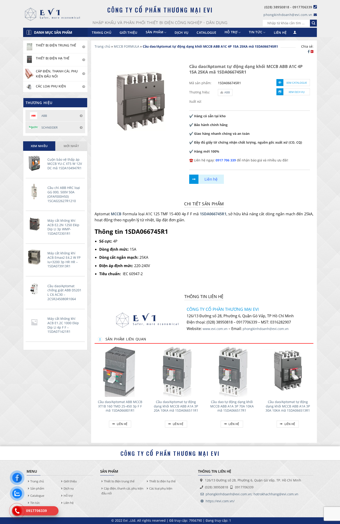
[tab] (39, 146)
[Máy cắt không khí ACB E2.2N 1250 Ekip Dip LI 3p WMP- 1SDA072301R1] (35, 224)
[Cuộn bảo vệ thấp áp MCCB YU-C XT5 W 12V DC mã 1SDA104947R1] (35, 163)
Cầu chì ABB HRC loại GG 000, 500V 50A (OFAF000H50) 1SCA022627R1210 (63, 194)
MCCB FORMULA (126, 46)
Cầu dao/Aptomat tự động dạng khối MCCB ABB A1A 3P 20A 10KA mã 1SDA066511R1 (176, 406)
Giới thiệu (128, 32)
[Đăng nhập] (295, 32)
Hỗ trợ (231, 32)
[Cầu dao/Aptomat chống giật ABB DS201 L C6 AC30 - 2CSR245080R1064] (35, 289)
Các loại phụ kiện (160, 488)
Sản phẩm (37, 488)
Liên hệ (280, 32)
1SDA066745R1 (213, 213)
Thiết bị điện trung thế (119, 481)
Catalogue (206, 32)
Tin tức (255, 32)
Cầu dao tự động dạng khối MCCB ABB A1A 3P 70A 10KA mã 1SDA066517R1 (232, 406)
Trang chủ (101, 32)
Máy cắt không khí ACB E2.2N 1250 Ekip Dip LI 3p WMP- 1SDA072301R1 (63, 227)
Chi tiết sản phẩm (204, 204)
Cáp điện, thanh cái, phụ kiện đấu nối (122, 490)
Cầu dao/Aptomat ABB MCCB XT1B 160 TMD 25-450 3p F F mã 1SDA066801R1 (120, 406)
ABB (227, 92)
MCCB (116, 213)
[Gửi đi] (313, 23)
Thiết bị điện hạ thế (162, 481)
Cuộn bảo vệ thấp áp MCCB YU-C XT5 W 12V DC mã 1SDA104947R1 (64, 163)
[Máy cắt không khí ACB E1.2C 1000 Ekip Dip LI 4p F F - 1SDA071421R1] (35, 322)
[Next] (313, 392)
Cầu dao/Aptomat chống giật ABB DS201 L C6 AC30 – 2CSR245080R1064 (64, 292)
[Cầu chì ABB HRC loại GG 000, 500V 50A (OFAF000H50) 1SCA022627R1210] (35, 191)
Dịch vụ (181, 32)
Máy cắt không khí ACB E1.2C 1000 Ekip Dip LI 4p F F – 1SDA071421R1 (63, 325)
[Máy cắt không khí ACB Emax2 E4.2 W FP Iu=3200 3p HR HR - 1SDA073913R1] (35, 256)
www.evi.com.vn (215, 329)
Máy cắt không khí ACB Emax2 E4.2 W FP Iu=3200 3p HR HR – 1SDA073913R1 (63, 259)
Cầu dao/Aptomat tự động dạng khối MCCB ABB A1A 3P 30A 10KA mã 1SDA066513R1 (288, 406)
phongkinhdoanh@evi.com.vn (287, 14)
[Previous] (94, 392)
